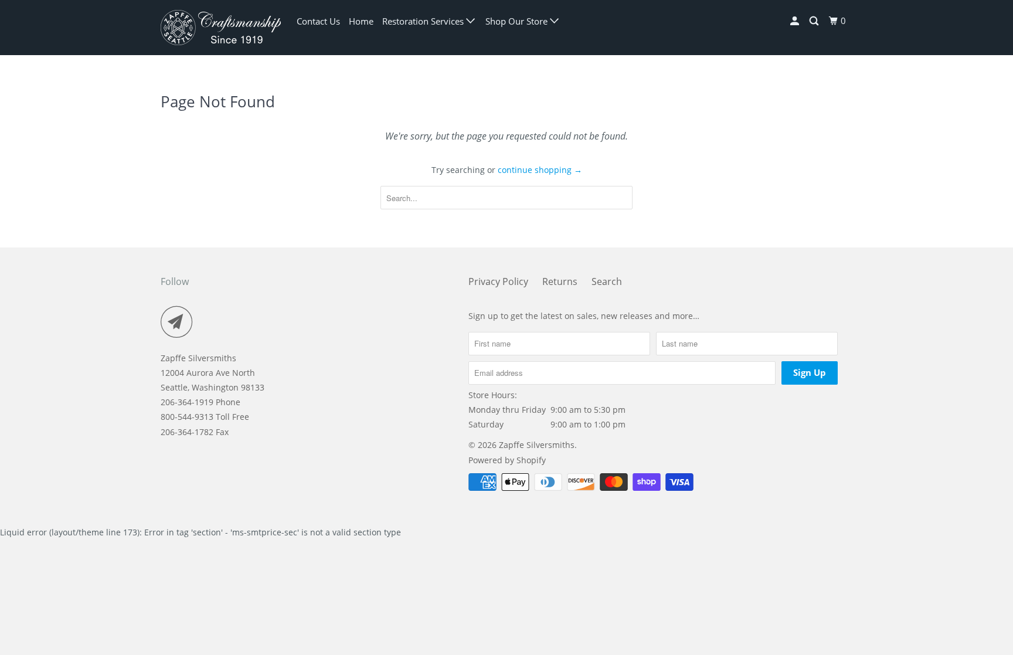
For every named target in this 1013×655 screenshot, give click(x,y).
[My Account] (795, 21)
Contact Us (318, 21)
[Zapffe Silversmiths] (221, 27)
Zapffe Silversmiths (537, 444)
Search (607, 281)
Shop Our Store (517, 21)
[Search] (814, 21)
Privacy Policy (498, 281)
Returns (559, 281)
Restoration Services (424, 21)
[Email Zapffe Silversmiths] (180, 322)
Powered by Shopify (507, 460)
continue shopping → (540, 169)
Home (361, 21)
